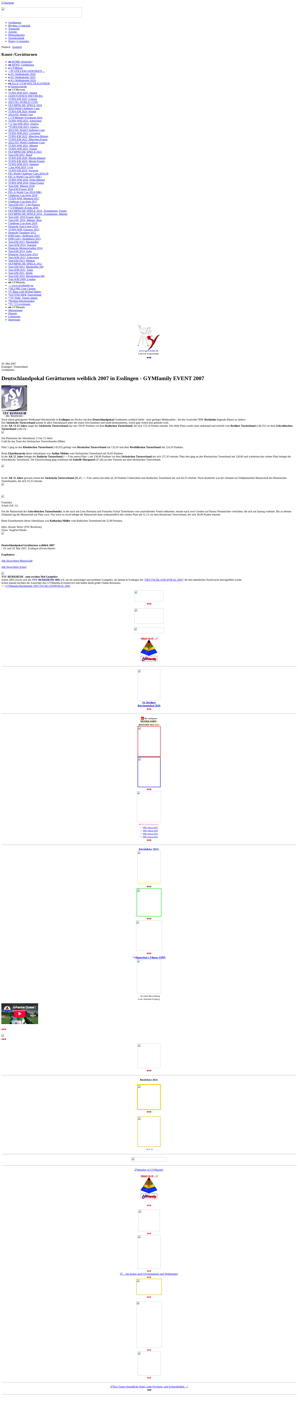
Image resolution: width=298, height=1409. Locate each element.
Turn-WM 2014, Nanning (22, 245)
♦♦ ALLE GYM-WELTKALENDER (29, 83)
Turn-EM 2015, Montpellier (23, 241)
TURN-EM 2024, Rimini (22, 111)
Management (15, 310)
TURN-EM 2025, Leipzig (22, 99)
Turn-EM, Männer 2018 (21, 186)
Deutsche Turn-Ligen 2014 (23, 254)
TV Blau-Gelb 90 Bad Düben (24, 291)
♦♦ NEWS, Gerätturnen (21, 64)
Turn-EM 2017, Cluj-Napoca (24, 204)
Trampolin (13, 28)
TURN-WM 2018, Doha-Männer (26, 179)
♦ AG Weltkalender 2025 (22, 77)
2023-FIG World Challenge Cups (26, 130)
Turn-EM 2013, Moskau (21, 260)
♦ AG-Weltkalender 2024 (22, 80)
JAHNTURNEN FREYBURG (25, 95)
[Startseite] (7, 2)
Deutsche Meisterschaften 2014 (25, 248)
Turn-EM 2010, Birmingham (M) (26, 276)
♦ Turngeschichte (17, 86)
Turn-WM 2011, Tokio (20, 269)
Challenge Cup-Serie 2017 (22, 201)
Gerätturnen (14, 22)
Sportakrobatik (16, 38)
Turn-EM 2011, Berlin (20, 273)
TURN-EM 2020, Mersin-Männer (27, 158)
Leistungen (14, 316)
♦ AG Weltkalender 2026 (22, 74)
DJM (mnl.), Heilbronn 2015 (24, 235)
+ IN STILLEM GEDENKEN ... (26, 71)
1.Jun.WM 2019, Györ (20, 167)
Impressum (14, 319)
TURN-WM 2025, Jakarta (22, 92)
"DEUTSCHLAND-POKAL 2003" (164, 579)
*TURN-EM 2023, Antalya (23, 127)
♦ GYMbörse (15, 67)
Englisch (17, 47)
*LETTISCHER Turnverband (24, 294)
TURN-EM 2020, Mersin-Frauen (26, 161)
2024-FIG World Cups (20, 114)
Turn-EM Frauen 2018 (20, 189)
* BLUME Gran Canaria (22, 288)
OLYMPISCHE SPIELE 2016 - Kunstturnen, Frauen (37, 210)
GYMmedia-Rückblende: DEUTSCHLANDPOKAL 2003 (37, 586)
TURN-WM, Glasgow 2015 (23, 229)
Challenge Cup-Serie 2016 (22, 223)
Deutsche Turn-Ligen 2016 (23, 226)
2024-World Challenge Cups (23, 108)
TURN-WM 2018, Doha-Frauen (26, 182)
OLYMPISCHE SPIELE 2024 (25, 105)
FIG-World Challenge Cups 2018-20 (28, 173)
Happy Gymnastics (18, 41)
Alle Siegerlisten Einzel (13, 567)
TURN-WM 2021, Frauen (22, 148)
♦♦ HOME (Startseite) (20, 61)
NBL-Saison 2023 (150, 834)
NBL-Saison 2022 (150, 837)
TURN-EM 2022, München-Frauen (27, 139)
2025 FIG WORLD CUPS (23, 102)
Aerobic (12, 31)
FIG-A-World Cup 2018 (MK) (25, 192)
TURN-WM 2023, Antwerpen (25, 120)
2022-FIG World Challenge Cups (26, 142)
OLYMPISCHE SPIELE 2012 (25, 263)
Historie (12, 313)
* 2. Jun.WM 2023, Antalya (23, 123)
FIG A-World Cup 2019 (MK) (24, 176)
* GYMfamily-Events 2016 (23, 207)
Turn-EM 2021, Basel (20, 154)
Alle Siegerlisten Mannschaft (16, 560)
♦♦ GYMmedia (16, 307)
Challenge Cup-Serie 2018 (22, 195)
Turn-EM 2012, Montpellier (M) (25, 266)
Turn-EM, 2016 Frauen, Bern (24, 217)
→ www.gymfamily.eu (20, 285)
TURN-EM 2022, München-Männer (28, 136)
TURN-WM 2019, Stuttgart (23, 164)
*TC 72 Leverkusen (19, 304)
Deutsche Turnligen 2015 (22, 232)
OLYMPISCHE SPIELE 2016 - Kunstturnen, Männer (37, 214)
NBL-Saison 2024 (150, 830)
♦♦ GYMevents (16, 89)
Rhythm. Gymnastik (19, 25)
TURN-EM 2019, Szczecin (23, 170)
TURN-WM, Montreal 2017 (23, 198)
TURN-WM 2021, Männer (23, 145)
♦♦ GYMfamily (16, 282)
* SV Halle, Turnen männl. (23, 297)
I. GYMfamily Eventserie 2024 (25, 117)
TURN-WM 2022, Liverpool (24, 133)
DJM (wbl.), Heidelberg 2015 (24, 238)
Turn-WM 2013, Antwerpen (23, 257)
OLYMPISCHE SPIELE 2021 (25, 151)
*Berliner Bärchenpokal (21, 301)
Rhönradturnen (16, 34)
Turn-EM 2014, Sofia (20, 251)
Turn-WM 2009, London (22, 279)
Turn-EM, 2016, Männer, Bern (25, 220)
